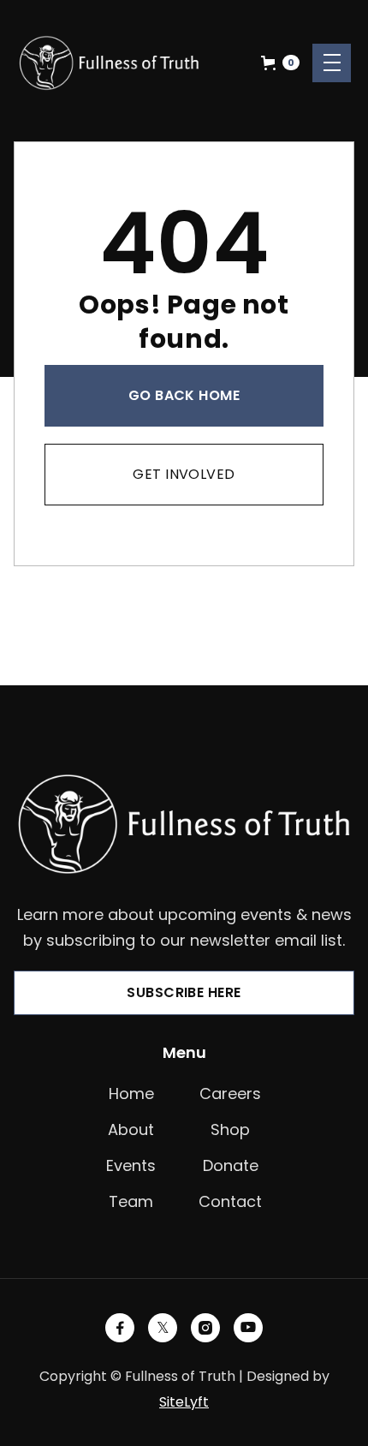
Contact (230, 1201)
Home (131, 1093)
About (131, 1129)
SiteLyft (184, 1402)
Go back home (184, 395)
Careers (230, 1093)
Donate (230, 1165)
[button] (280, 63)
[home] (109, 63)
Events (131, 1165)
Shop (230, 1129)
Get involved (184, 474)
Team (131, 1201)
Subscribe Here (184, 992)
